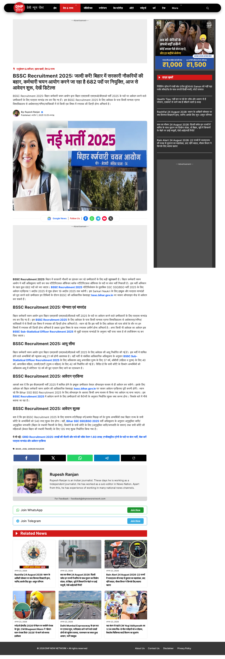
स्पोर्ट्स (143, 8)
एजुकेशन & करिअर (25, 68)
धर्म (154, 8)
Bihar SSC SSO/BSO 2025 (82, 421)
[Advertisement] (73, 29)
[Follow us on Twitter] (110, 218)
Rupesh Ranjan (32, 112)
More (175, 8)
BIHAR (18, 449)
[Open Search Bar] (207, 8)
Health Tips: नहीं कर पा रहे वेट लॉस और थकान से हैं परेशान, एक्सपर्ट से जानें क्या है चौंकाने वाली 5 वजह (181, 101)
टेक (163, 8)
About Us (140, 648)
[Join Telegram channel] (98, 218)
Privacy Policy (184, 648)
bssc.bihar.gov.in (102, 295)
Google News (60, 218)
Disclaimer (168, 648)
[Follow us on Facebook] (85, 218)
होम (55, 8)
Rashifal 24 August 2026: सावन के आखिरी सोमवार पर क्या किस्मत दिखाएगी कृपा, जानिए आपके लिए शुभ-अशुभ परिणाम (32, 578)
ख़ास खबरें (39, 68)
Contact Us (154, 648)
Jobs (24, 449)
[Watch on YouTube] (104, 218)
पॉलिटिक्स (88, 8)
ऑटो (131, 8)
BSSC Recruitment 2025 (66, 287)
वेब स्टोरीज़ (118, 8)
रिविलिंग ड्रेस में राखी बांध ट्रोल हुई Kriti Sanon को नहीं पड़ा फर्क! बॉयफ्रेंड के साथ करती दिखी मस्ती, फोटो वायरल (184, 88)
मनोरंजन (103, 8)
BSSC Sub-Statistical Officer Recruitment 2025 (43, 331)
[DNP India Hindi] (29, 8)
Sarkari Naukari (36, 449)
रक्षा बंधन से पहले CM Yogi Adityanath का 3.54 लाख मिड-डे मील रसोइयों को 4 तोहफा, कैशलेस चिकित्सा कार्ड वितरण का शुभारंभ (125, 629)
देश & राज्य (68, 8)
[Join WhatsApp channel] (92, 218)
